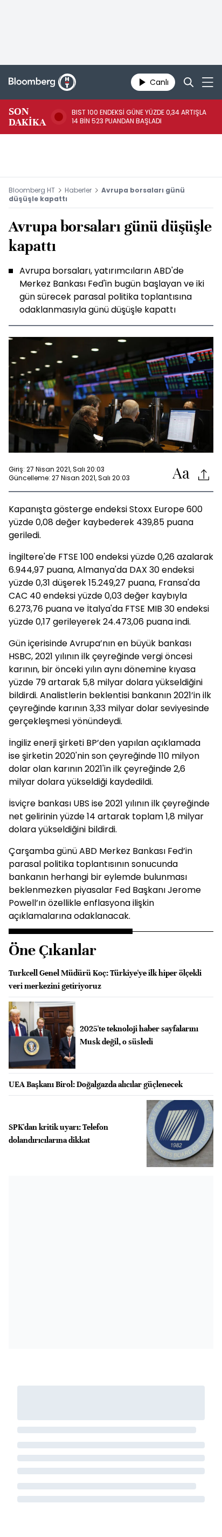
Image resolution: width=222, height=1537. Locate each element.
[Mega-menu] (207, 82)
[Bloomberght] (42, 82)
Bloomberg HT (32, 190)
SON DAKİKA (27, 117)
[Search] (188, 82)
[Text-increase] (181, 474)
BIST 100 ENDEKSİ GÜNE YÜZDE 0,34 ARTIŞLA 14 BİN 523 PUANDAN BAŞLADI (139, 116)
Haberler (78, 190)
